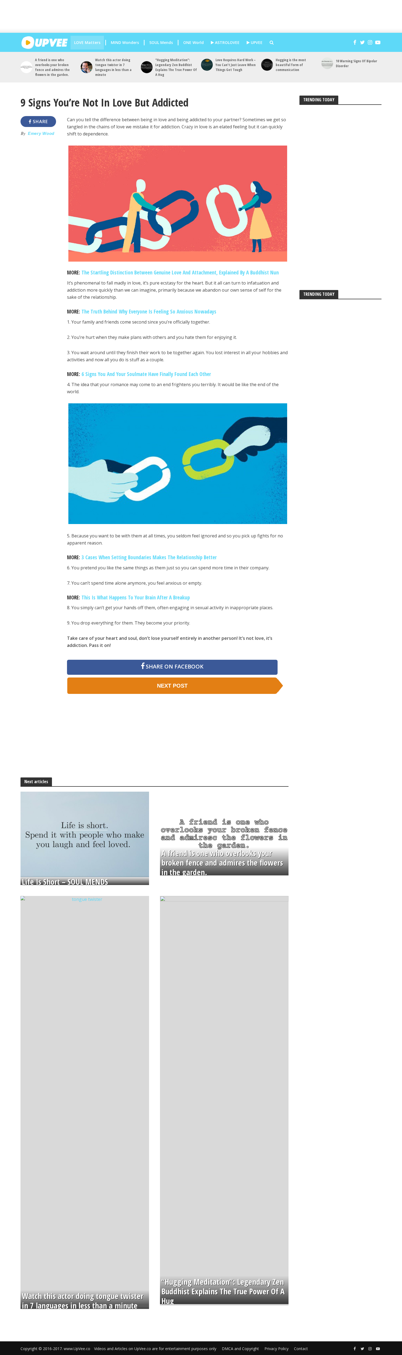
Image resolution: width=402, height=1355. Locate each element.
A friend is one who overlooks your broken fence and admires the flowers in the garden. (52, 67)
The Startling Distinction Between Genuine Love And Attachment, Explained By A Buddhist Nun (180, 272)
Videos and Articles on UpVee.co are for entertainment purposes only (155, 1348)
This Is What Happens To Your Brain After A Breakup (135, 597)
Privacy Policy (276, 1348)
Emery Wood (41, 133)
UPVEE (256, 42)
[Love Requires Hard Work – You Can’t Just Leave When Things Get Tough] (207, 64)
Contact (301, 1348)
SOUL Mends (161, 42)
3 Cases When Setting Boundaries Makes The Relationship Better (149, 557)
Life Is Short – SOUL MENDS (65, 882)
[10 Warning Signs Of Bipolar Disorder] (327, 63)
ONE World (193, 42)
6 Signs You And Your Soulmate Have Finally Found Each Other (146, 374)
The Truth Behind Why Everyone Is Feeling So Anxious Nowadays (148, 311)
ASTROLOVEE (227, 42)
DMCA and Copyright (240, 1348)
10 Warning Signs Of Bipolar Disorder (356, 63)
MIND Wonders (125, 42)
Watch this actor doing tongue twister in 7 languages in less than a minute (113, 67)
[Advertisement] (206, 16)
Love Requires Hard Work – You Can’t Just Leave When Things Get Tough (235, 64)
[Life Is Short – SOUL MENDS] (85, 834)
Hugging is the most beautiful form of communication (291, 64)
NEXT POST (172, 686)
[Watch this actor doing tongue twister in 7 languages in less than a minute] (86, 67)
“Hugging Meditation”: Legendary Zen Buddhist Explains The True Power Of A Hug (176, 67)
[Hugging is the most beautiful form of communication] (267, 64)
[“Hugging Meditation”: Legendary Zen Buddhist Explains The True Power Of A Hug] (147, 67)
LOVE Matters (87, 42)
